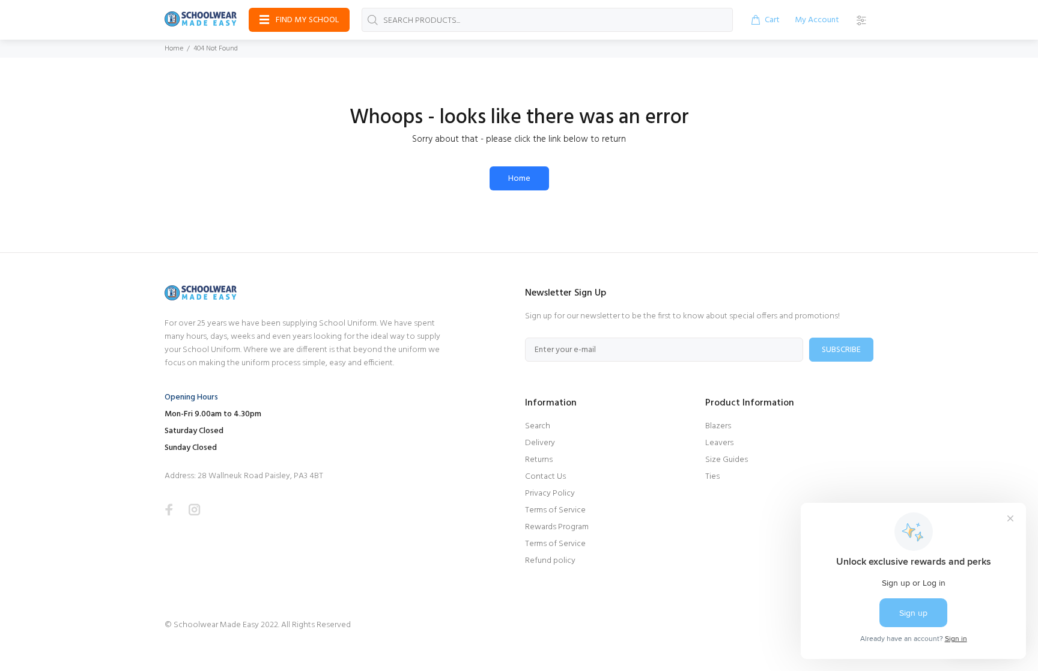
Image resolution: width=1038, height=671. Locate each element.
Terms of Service (555, 510)
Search (537, 426)
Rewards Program (557, 527)
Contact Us (545, 477)
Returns (539, 460)
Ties (712, 477)
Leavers (719, 443)
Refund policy (550, 561)
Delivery (540, 443)
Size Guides (726, 460)
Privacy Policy (550, 493)
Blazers (718, 426)
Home (174, 49)
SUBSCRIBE (841, 350)
